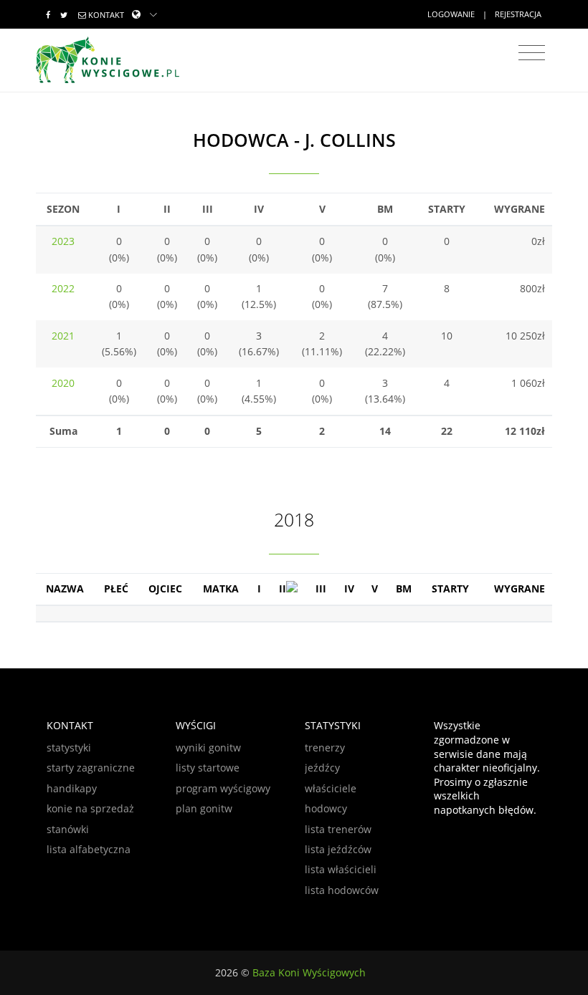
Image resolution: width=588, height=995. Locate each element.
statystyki (69, 747)
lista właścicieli (340, 869)
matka (221, 588)
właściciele (330, 788)
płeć (116, 588)
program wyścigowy (223, 788)
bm (404, 588)
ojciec (165, 588)
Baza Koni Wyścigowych (309, 972)
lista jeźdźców (338, 849)
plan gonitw (204, 808)
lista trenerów (338, 829)
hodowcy (326, 808)
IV (349, 588)
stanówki (68, 829)
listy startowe (208, 767)
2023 (63, 241)
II (282, 588)
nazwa (65, 588)
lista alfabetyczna (89, 849)
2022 (63, 288)
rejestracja (518, 14)
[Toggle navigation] (531, 53)
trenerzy (325, 747)
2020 (63, 383)
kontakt (106, 14)
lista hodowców (342, 890)
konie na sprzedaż (90, 808)
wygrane (519, 588)
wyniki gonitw (208, 747)
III (321, 588)
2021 (63, 335)
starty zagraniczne (91, 767)
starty (450, 588)
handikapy (72, 788)
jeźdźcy (322, 767)
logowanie (451, 14)
